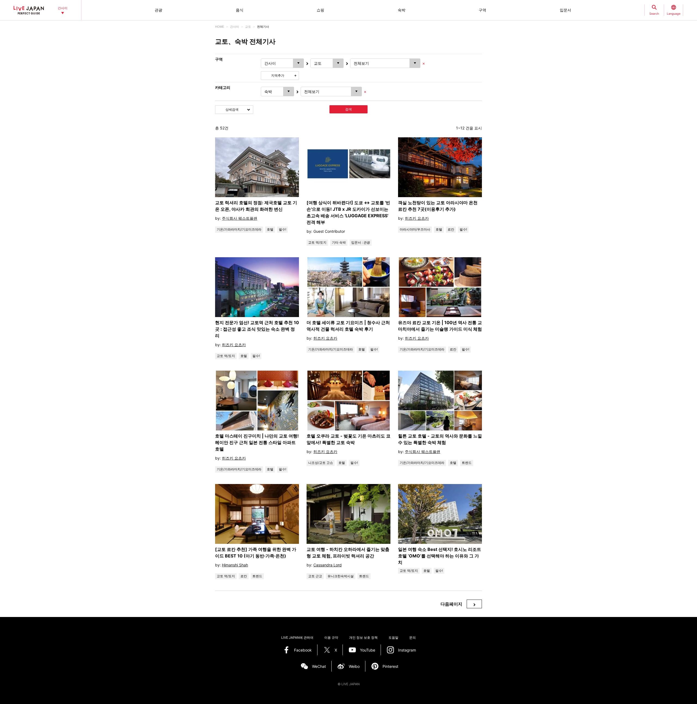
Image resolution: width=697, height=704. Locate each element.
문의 (412, 637)
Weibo (354, 666)
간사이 (234, 26)
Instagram (407, 650)
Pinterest (390, 666)
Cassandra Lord (327, 565)
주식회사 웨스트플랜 (239, 218)
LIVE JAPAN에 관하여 (297, 637)
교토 (248, 26)
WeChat (319, 666)
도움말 (393, 637)
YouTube (367, 650)
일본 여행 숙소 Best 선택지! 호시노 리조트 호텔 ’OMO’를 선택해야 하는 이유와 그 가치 (439, 556)
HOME (219, 26)
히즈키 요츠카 (417, 218)
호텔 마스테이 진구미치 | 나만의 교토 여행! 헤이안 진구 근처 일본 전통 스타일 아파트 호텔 (257, 442)
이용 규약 (331, 637)
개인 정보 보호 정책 (363, 637)
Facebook (303, 650)
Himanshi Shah (235, 565)
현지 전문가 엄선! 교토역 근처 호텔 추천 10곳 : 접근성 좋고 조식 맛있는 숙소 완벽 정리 (257, 329)
